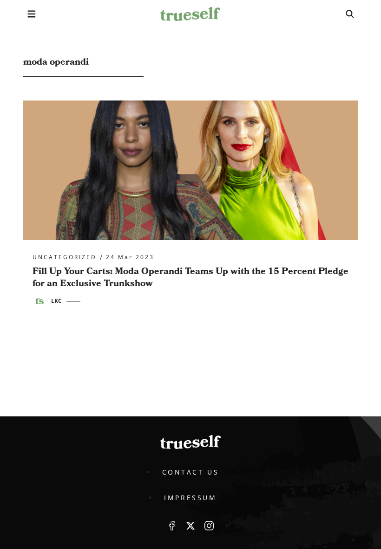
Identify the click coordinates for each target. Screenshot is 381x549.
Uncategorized (65, 257)
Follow (190, 525)
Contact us (190, 472)
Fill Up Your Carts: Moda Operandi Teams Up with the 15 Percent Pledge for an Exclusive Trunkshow (190, 277)
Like (172, 525)
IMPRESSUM (190, 497)
